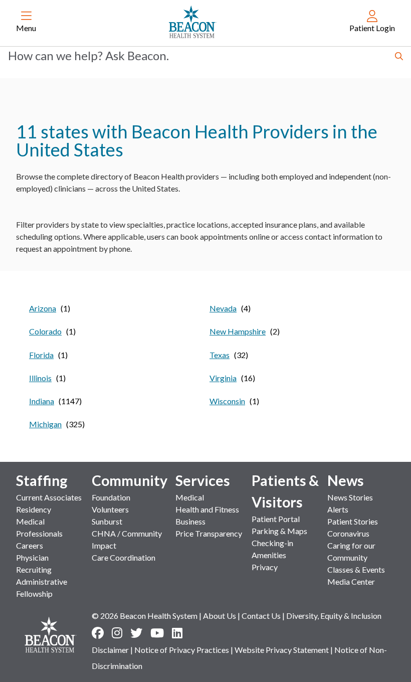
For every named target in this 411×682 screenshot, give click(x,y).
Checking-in (272, 543)
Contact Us (261, 615)
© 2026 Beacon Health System (144, 615)
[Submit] (399, 57)
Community (129, 480)
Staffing (42, 480)
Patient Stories (352, 521)
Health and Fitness (207, 509)
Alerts (337, 509)
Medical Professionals (39, 527)
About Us (219, 615)
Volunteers (110, 509)
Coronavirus (348, 533)
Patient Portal (276, 519)
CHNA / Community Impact (127, 539)
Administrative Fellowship (41, 587)
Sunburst (107, 521)
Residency (33, 509)
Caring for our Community (351, 551)
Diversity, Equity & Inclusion (333, 615)
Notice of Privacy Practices (181, 649)
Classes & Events (356, 569)
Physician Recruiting (34, 563)
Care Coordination (123, 557)
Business (190, 521)
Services (202, 480)
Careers (29, 545)
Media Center (351, 581)
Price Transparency (208, 533)
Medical (189, 497)
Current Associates (49, 497)
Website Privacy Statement (282, 649)
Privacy (265, 567)
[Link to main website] (193, 22)
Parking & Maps (279, 531)
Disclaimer (110, 649)
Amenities (269, 555)
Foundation (111, 497)
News (345, 480)
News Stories (350, 497)
